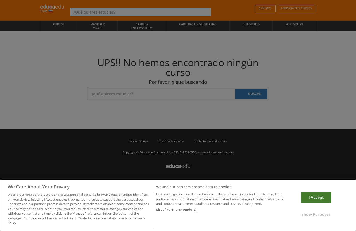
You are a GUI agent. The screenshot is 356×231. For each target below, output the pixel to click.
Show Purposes (316, 214)
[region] (178, 205)
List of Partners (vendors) (176, 210)
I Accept (316, 197)
